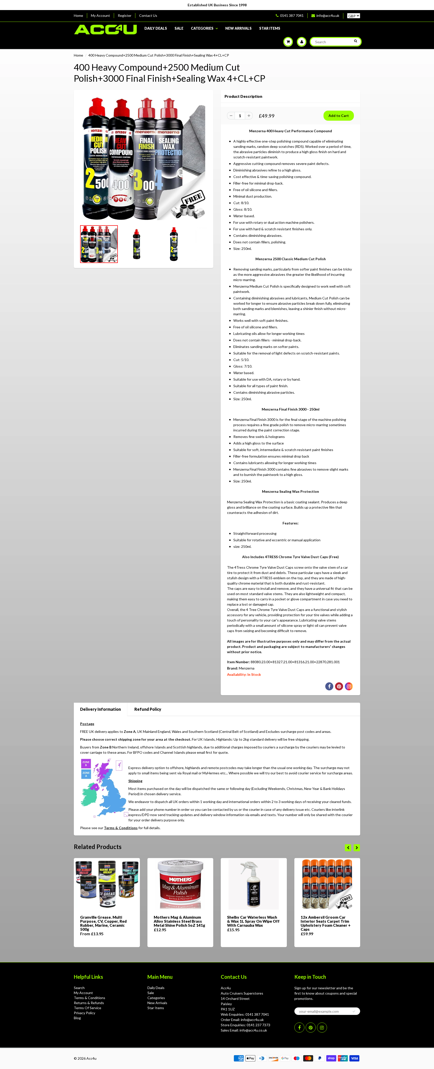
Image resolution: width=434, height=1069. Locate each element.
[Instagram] (322, 1027)
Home (78, 15)
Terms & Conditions (121, 828)
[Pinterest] (311, 1027)
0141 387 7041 (292, 15)
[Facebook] (299, 1027)
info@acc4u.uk (327, 15)
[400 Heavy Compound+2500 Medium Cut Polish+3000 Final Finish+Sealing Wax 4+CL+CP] (143, 158)
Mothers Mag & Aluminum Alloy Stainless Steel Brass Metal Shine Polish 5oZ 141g (179, 921)
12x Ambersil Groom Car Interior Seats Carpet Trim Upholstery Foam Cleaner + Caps (326, 923)
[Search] (355, 41)
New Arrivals (238, 28)
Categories (202, 28)
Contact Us (148, 15)
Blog (77, 1018)
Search (79, 988)
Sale (179, 28)
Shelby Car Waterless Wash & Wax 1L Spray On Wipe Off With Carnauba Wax (253, 921)
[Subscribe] (354, 1011)
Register (124, 15)
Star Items (269, 28)
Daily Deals (155, 28)
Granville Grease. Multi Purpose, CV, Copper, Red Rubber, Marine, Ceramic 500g (103, 923)
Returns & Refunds (89, 1003)
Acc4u (91, 1058)
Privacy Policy (84, 1013)
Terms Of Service (87, 1008)
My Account (100, 15)
